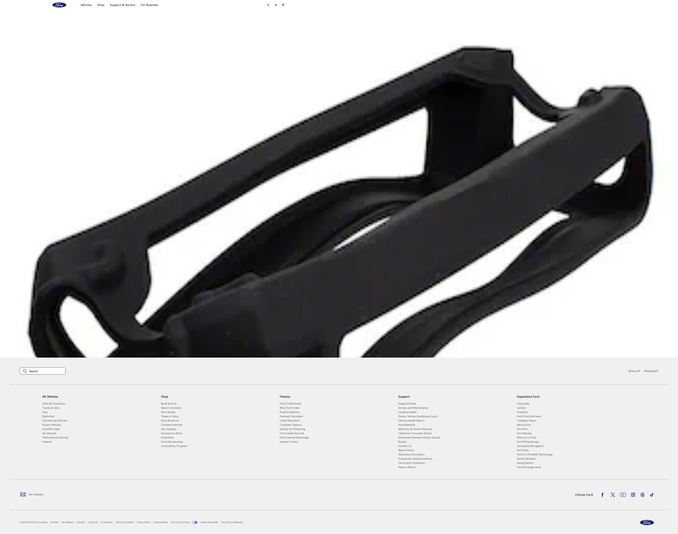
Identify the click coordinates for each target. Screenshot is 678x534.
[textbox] (43, 371)
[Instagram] (633, 495)
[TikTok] (652, 495)
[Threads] (642, 495)
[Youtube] (623, 495)
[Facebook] (603, 495)
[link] (54, 522)
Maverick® (651, 371)
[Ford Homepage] (647, 522)
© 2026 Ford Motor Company (33, 522)
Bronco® (634, 371)
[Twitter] (613, 495)
